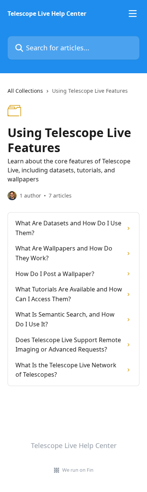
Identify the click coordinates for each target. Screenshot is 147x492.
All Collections (25, 90)
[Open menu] (132, 13)
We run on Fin (77, 469)
